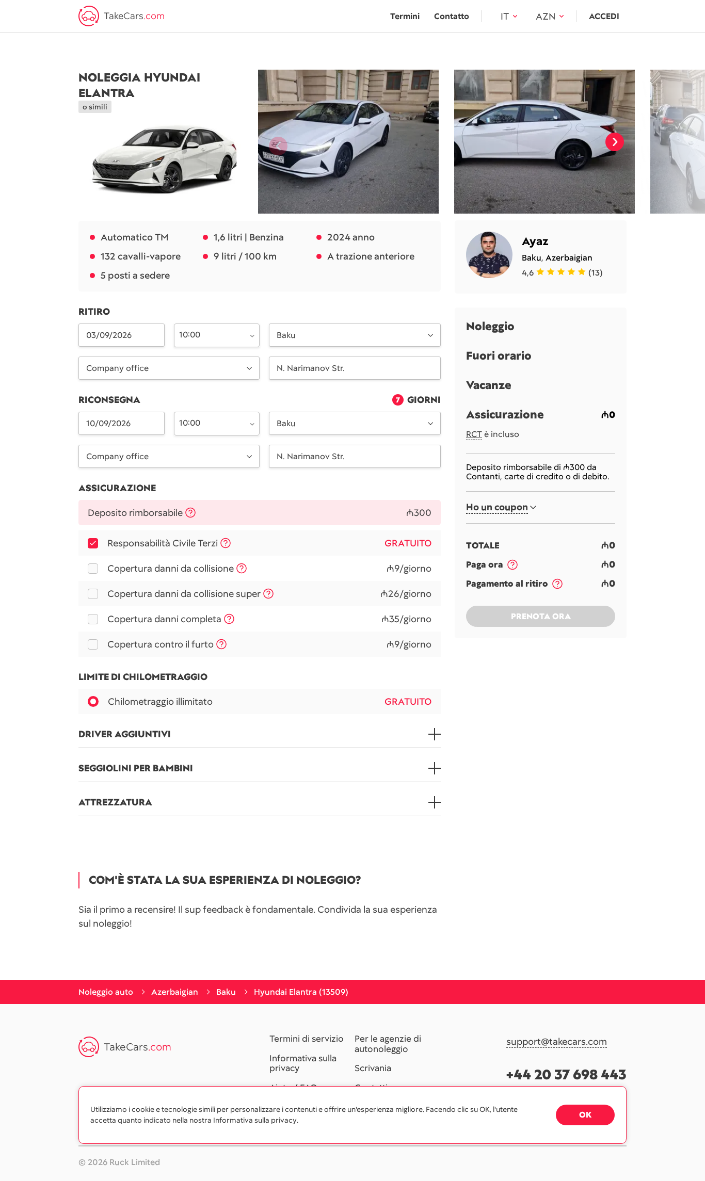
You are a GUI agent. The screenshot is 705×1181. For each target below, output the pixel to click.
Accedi (604, 16)
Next (614, 142)
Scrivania (373, 1068)
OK (585, 1114)
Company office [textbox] (117, 368)
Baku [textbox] (286, 335)
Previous (274, 142)
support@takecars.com (556, 1042)
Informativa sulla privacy (303, 1064)
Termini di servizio (306, 1039)
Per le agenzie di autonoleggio (388, 1044)
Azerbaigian (569, 257)
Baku (531, 257)
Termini (405, 16)
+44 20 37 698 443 (566, 1074)
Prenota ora (541, 616)
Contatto (451, 16)
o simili (95, 106)
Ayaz (535, 241)
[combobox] (211, 334)
